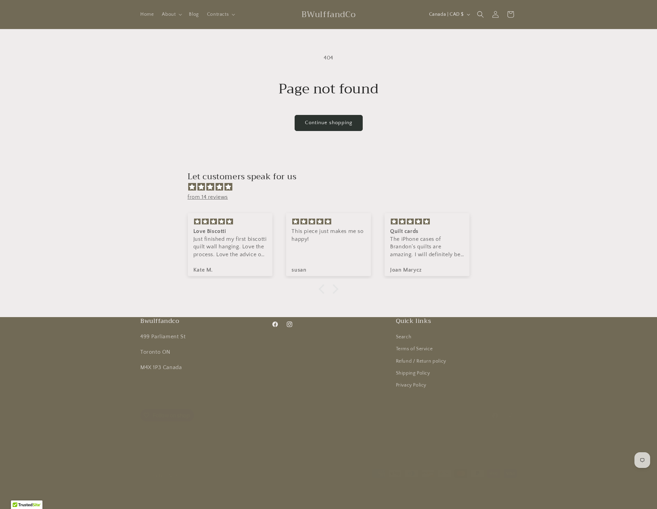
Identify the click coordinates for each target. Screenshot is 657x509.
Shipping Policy (413, 373)
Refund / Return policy (421, 361)
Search (404, 337)
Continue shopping (328, 123)
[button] (171, 14)
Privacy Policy (411, 385)
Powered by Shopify (200, 500)
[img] (332, 187)
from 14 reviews (208, 197)
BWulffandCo (169, 500)
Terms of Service (414, 349)
